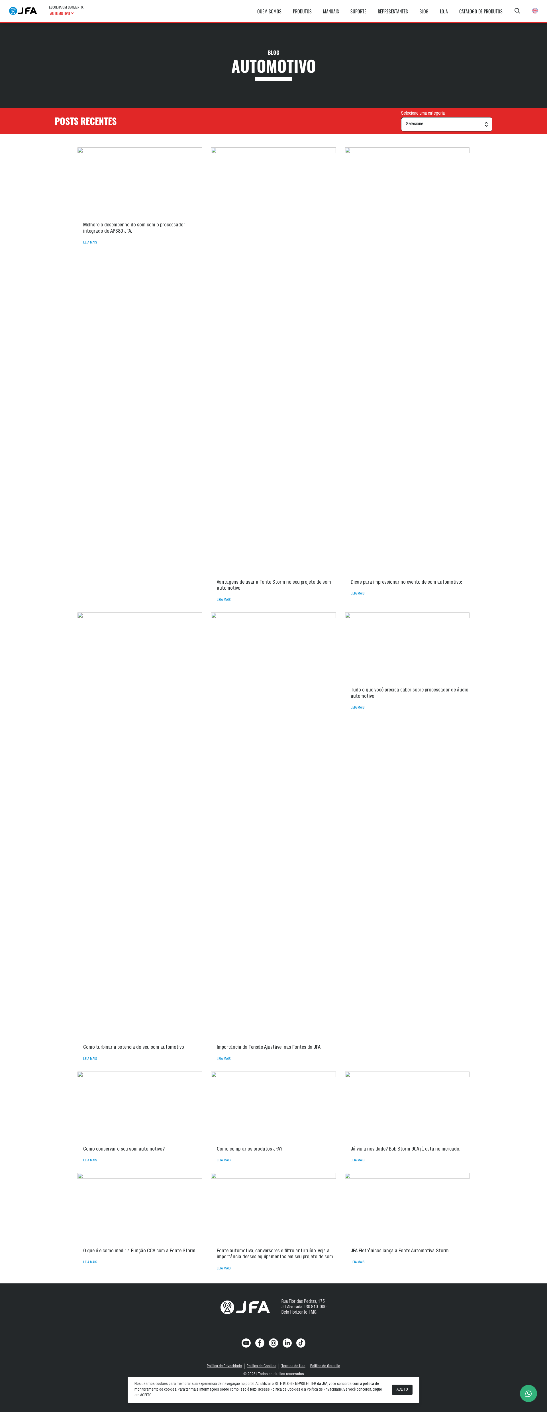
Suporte (358, 11)
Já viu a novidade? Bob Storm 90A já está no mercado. (405, 1149)
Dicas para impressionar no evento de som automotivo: (406, 582)
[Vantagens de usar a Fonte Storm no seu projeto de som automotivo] (273, 361)
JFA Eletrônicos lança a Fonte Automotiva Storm (400, 1251)
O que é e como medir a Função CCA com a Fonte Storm (139, 1251)
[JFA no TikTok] (300, 1343)
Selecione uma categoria (423, 113)
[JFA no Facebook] (259, 1343)
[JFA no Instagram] (273, 1343)
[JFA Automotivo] (23, 11)
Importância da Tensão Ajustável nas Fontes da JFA (269, 1047)
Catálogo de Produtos (481, 11)
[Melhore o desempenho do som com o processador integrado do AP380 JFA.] (139, 182)
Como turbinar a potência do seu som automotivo (133, 1047)
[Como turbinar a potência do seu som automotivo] (139, 826)
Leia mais (90, 242)
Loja (444, 11)
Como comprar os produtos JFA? (249, 1149)
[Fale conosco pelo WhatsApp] (528, 1393)
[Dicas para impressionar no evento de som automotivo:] (407, 361)
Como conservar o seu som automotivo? (124, 1149)
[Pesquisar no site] (517, 10)
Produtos (302, 11)
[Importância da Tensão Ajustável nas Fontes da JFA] (273, 826)
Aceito (402, 1390)
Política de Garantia (325, 1366)
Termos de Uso (293, 1366)
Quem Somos (269, 11)
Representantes (393, 11)
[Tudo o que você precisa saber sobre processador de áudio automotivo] (407, 647)
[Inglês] (535, 11)
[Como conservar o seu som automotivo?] (139, 1107)
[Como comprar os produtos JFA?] (273, 1107)
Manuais (331, 11)
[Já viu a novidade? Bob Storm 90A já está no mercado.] (407, 1107)
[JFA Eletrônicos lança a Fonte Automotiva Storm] (407, 1208)
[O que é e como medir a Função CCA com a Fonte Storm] (139, 1208)
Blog (423, 11)
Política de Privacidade (224, 1366)
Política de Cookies (261, 1366)
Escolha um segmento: (66, 7)
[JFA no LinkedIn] (287, 1343)
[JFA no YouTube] (246, 1343)
